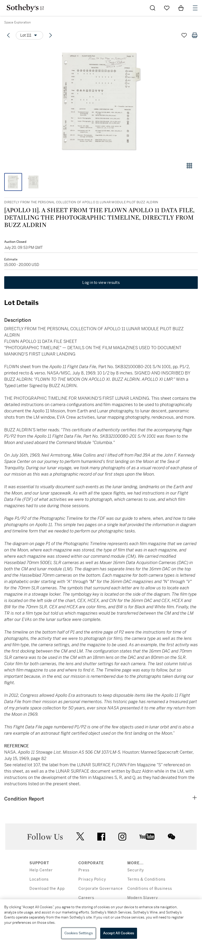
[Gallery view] (189, 165)
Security (135, 870)
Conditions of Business (149, 888)
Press (83, 870)
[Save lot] (184, 35)
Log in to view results (101, 282)
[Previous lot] (8, 35)
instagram (122, 837)
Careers (86, 898)
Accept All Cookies (118, 933)
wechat (171, 836)
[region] (101, 921)
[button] (101, 101)
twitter (80, 836)
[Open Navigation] (195, 8)
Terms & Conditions (146, 879)
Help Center (41, 870)
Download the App (47, 888)
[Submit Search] (152, 8)
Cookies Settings (78, 933)
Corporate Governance (100, 888)
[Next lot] (50, 35)
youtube (147, 836)
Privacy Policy (92, 879)
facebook (101, 837)
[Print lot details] (194, 35)
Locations (39, 879)
